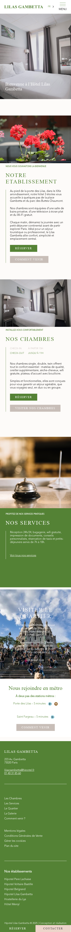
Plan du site (11, 846)
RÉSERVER (23, 248)
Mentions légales (14, 831)
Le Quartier (11, 808)
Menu (63, 9)
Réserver (17, 928)
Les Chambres (13, 798)
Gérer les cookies (15, 841)
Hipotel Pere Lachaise (17, 879)
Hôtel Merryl (11, 904)
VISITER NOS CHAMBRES (35, 408)
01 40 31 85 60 (12, 773)
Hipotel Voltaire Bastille (18, 884)
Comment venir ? (14, 818)
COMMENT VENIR (29, 259)
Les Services (11, 803)
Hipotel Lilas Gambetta (18, 894)
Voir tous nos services (23, 555)
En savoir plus (35, 660)
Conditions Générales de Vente (23, 836)
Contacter (53, 928)
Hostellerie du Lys (15, 899)
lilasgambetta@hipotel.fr (19, 770)
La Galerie (10, 813)
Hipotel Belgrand (15, 889)
